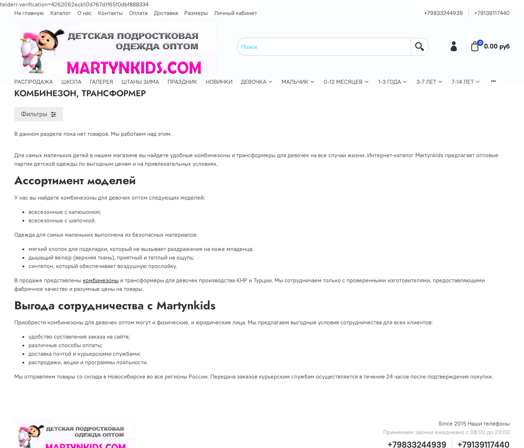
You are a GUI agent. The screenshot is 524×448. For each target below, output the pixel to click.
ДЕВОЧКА (253, 81)
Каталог (60, 12)
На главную (29, 12)
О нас (84, 12)
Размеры (196, 12)
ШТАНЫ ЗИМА (140, 81)
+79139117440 (492, 12)
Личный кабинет (235, 12)
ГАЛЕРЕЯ (101, 81)
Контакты (110, 12)
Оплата (138, 12)
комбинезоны (101, 280)
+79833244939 (443, 12)
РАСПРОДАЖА (33, 81)
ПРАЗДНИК (182, 81)
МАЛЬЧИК (295, 81)
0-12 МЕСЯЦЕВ (343, 81)
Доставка (166, 12)
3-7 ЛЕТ (426, 81)
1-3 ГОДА (389, 81)
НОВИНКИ (219, 81)
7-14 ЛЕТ (463, 81)
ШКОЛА (71, 81)
